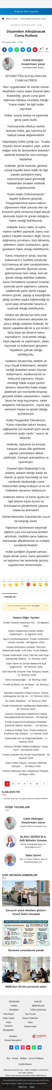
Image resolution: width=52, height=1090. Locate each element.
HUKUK (38, 1001)
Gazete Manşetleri (13, 1040)
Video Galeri (9, 1018)
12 (37, 784)
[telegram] (22, 49)
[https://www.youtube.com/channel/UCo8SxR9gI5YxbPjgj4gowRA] (28, 1047)
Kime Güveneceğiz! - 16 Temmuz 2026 (26, 679)
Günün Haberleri (30, 1018)
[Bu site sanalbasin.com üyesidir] (39, 1036)
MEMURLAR (38, 1006)
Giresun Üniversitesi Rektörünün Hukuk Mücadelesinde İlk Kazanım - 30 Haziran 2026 (26, 717)
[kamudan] (40, 1047)
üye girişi (35, 606)
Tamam (32, 1087)
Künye (15, 1058)
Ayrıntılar (23, 1087)
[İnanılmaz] (40, 580)
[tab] (9, 596)
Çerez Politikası (36, 1058)
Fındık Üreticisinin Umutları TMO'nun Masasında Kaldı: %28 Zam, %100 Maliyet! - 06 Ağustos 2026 (26, 650)
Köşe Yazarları (12, 19)
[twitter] (10, 49)
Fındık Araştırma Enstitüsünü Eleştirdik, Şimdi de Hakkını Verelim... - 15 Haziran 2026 (26, 725)
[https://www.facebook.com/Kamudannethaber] (11, 1047)
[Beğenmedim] (22, 580)
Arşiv (30, 1022)
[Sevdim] (16, 580)
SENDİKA (14, 1010)
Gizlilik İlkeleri (25, 1064)
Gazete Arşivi (30, 1026)
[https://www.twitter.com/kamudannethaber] (17, 1047)
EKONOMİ (14, 1001)
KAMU (14, 1006)
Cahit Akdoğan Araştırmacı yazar (33, 19)
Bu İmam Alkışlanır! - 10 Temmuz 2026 (26, 701)
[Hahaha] (34, 580)
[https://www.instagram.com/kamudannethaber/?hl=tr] (23, 1047)
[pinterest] (35, 49)
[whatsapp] (16, 49)
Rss (8, 1058)
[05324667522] (34, 1047)
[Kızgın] (28, 580)
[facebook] (4, 49)
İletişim (23, 1058)
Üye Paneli (30, 1014)
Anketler (13, 1036)
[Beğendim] (4, 580)
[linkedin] (29, 49)
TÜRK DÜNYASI (38, 1010)
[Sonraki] (44, 783)
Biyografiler (8, 1030)
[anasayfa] (3, 19)
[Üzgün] (46, 580)
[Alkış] (10, 580)
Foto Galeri (8, 1014)
